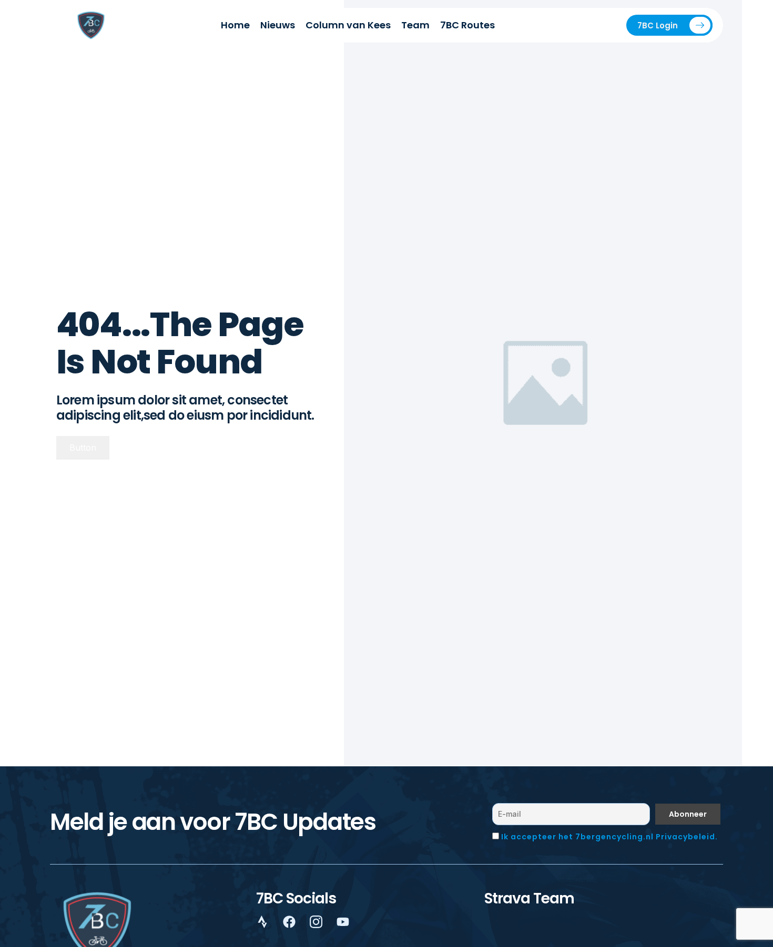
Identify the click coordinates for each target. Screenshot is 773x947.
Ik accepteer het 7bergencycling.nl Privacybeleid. (609, 836)
